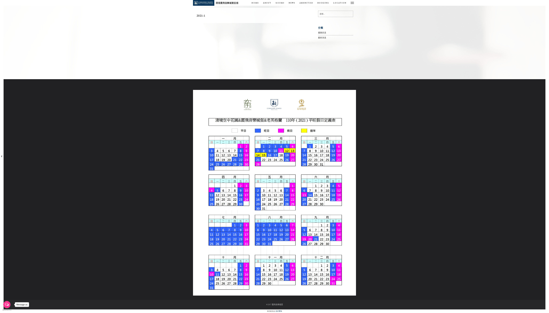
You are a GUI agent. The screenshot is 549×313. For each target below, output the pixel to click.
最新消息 (322, 37)
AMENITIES (306, 3)
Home (255, 3)
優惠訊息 (322, 32)
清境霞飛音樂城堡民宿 (227, 3)
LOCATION (339, 3)
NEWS (292, 3)
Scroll (274, 311)
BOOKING (323, 3)
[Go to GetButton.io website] (6, 310)
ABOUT (267, 3)
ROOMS (280, 3)
